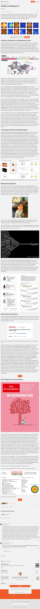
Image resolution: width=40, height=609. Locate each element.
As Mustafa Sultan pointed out (11, 153)
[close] (30, 573)
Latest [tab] (5, 561)
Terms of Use (25, 588)
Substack (14, 606)
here (32, 15)
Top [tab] (2, 561)
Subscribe (32, 1)
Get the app (25, 604)
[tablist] (5, 514)
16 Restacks (13, 503)
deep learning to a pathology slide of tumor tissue (24, 363)
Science (21, 316)
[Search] (38, 561)
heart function (20, 361)
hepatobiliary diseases (10, 357)
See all (3, 583)
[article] (20, 566)
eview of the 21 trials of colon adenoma (9, 101)
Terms (22, 601)
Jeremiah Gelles (5, 542)
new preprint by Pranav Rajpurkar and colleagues (19, 260)
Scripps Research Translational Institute (29, 462)
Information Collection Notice (19, 589)
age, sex (31, 360)
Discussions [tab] (9, 561)
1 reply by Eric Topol (6, 551)
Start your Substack (17, 604)
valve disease (28, 361)
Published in (3, 132)
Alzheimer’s (33, 356)
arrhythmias (14, 361)
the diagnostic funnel (28, 225)
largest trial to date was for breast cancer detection (16, 86)
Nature (7, 132)
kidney (2, 357)
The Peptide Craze (5, 564)
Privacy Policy (28, 589)
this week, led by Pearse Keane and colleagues (19, 132)
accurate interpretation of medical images (20, 346)
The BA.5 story (4, 570)
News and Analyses (5, 4)
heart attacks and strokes (30, 357)
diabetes (8, 361)
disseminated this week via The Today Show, (24, 185)
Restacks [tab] (7, 514)
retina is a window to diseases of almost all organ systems (16, 140)
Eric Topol (2, 8)
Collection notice (26, 601)
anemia (34, 360)
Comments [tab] (3, 514)
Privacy (19, 601)
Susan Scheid (4, 523)
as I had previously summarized (17, 221)
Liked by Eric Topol (6, 525)
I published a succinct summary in (13, 316)
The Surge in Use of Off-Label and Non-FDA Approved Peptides (12, 565)
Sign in (37, 1)
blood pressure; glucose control (16, 356)
